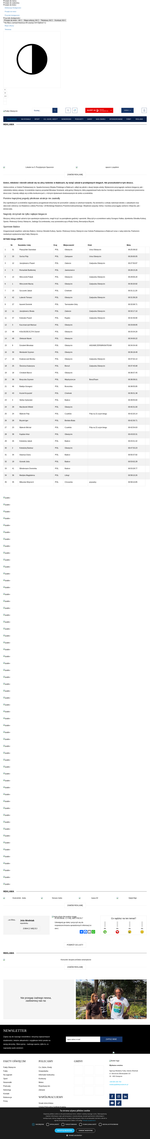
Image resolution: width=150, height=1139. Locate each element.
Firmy (128, 119)
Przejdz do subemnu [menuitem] (11, 3)
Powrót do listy (75, 945)
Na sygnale (26, 119)
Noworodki (66, 119)
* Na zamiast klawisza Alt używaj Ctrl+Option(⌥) (24, 23)
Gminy (89, 119)
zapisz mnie (111, 1039)
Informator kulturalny (46, 1075)
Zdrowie (42, 1090)
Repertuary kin (44, 1086)
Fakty (5, 1071)
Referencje (7, 1097)
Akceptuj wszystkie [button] (64, 1130)
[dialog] (75, 1123)
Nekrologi (7, 1090)
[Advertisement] (75, 145)
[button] (75, 1135)
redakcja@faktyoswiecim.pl (118, 1084)
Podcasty (79, 119)
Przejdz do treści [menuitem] (9, 5)
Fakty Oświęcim (9, 1067)
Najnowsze (12, 119)
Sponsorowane (116, 119)
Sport (37, 119)
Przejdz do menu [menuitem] (9, 1)
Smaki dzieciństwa (46, 1103)
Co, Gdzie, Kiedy (45, 1067)
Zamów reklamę (75, 175)
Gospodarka (43, 1071)
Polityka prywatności (89, 1120)
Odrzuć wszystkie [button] (86, 1130)
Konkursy (42, 1079)
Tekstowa (8, 29)
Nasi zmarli (101, 119)
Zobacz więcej (30, 928)
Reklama (139, 119)
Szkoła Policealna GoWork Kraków (52, 1107)
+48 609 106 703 (115, 1082)
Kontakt (6, 1094)
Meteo (41, 1082)
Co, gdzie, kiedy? (51, 119)
